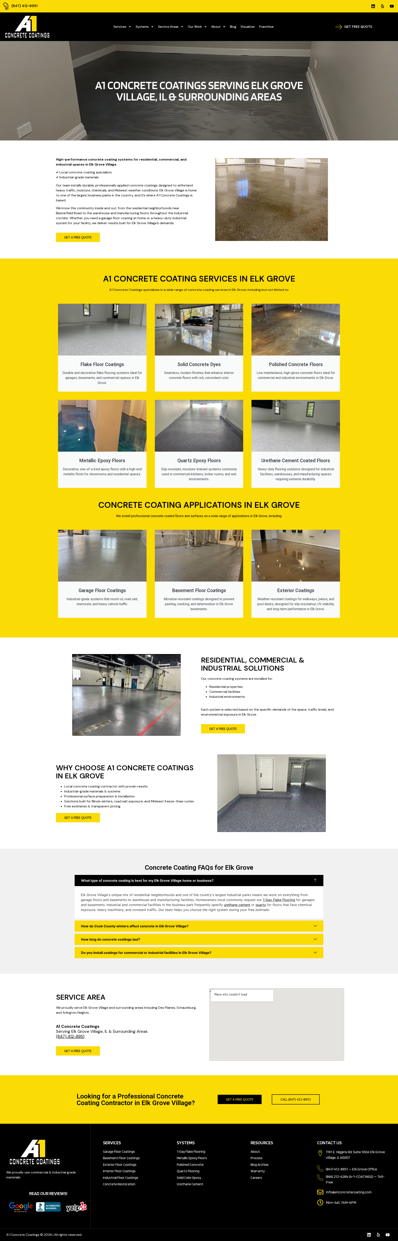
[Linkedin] (373, 6)
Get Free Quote (358, 26)
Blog (233, 27)
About (216, 27)
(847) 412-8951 (24, 6)
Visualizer (247, 27)
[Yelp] (382, 6)
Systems (142, 27)
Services (119, 27)
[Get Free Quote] (338, 26)
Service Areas (168, 27)
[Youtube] (392, 6)
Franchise (266, 27)
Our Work (195, 27)
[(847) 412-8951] (5, 5)
